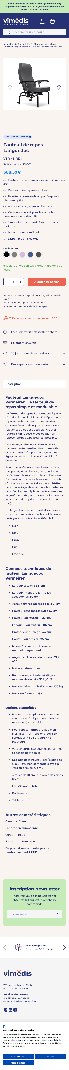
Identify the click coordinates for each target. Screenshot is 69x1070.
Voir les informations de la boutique (25, 306)
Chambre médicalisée (45, 44)
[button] (52, 21)
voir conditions (52, 3)
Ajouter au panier (46, 281)
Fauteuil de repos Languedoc (47, 47)
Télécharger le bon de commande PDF (33, 318)
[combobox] (34, 32)
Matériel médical (22, 44)
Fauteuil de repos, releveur (16, 47)
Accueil (7, 44)
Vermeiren (12, 158)
